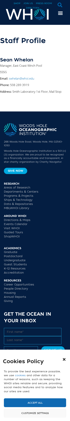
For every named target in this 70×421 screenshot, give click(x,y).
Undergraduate (14, 260)
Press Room (44, 3)
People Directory (16, 289)
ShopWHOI (12, 236)
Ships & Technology (18, 200)
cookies (20, 375)
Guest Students (15, 264)
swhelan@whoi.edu (21, 78)
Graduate (10, 252)
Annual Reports (15, 297)
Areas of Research (17, 187)
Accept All (35, 402)
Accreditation (14, 273)
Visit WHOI (12, 228)
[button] (64, 359)
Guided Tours (13, 232)
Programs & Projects (18, 196)
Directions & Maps (17, 220)
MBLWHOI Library (16, 208)
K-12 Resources (14, 268)
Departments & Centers (21, 192)
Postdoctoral (13, 256)
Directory (32, 7)
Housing (10, 293)
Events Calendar (15, 224)
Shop (17, 3)
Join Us (28, 3)
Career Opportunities (19, 284)
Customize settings (35, 413)
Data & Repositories (18, 204)
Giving (8, 301)
